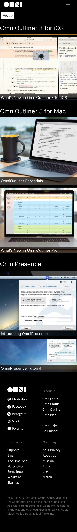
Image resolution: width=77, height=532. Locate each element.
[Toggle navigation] (68, 4)
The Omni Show (18, 461)
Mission (48, 461)
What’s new (15, 477)
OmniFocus (50, 399)
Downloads (50, 431)
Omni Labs (50, 426)
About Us (49, 455)
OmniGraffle (51, 404)
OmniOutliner (51, 409)
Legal (46, 471)
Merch (47, 477)
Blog (10, 455)
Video (8, 15)
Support (13, 450)
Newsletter (15, 466)
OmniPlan (49, 415)
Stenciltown (16, 471)
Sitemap (13, 482)
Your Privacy (52, 450)
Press (46, 466)
